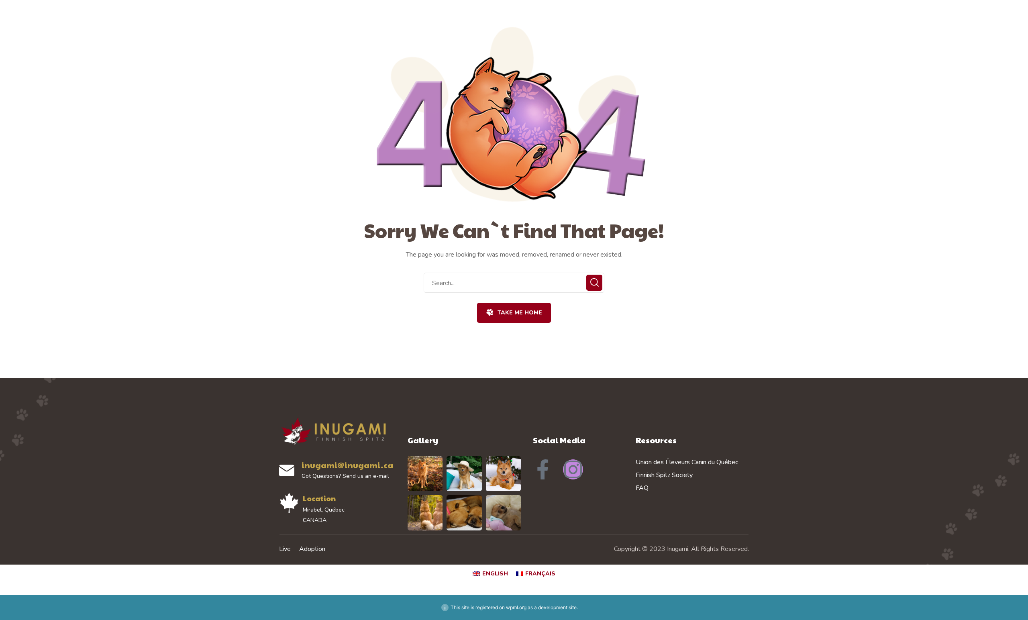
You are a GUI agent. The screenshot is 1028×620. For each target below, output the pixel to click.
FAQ (642, 487)
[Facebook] (543, 469)
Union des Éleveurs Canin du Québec (687, 462)
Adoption (312, 549)
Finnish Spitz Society (664, 475)
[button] (514, 313)
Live (285, 549)
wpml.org (516, 607)
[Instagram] (573, 469)
